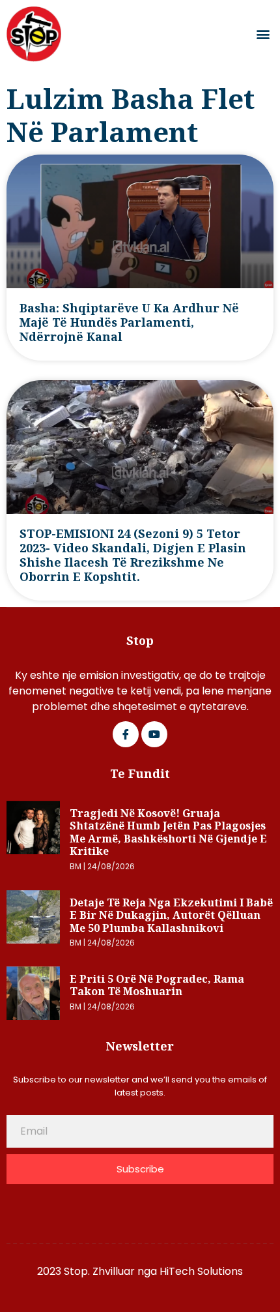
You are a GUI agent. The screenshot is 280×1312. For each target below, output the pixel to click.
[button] (262, 34)
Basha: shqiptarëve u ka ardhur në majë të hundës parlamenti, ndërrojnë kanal (129, 322)
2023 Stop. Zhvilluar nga (98, 1271)
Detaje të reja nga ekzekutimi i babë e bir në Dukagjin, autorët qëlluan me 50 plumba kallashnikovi (171, 915)
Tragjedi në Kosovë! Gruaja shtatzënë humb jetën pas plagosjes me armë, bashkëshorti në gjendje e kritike (168, 832)
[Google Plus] (154, 734)
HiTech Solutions (201, 1271)
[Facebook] (126, 734)
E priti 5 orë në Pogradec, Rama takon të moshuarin (157, 985)
